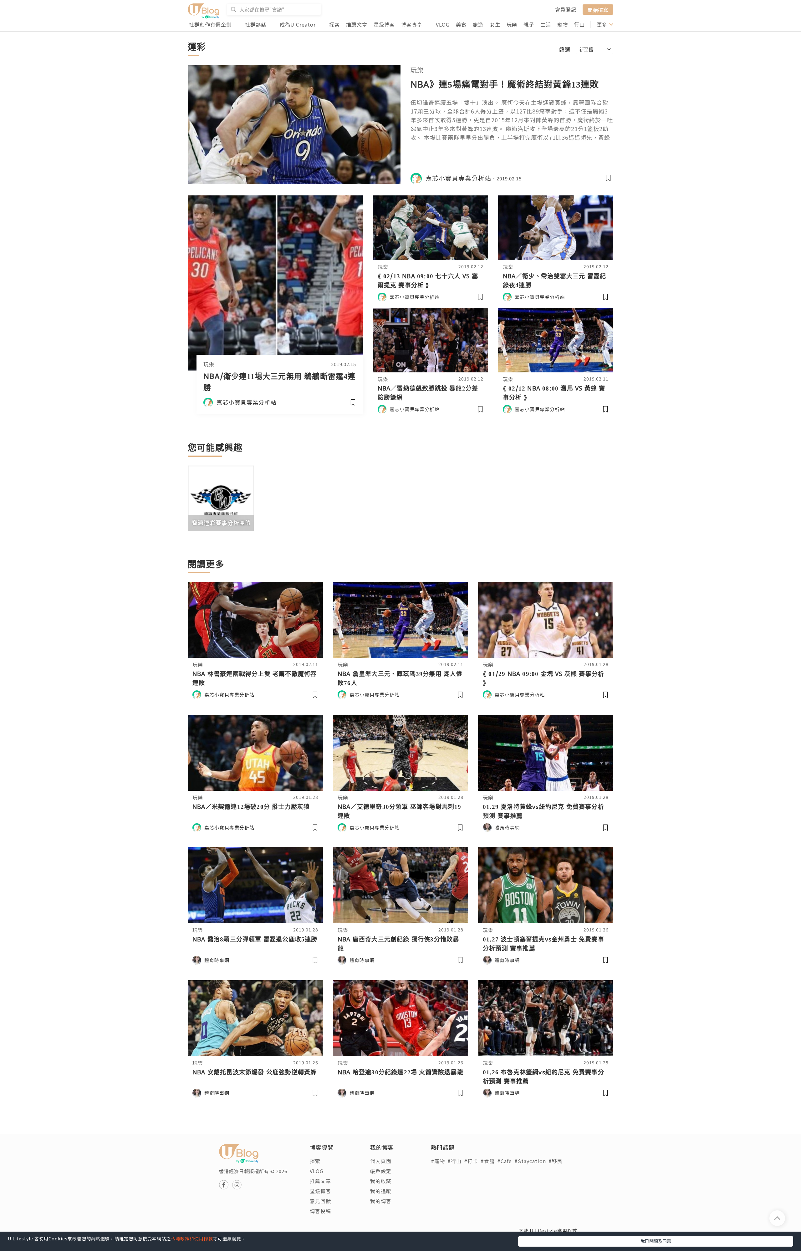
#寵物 (438, 1161)
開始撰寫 (598, 9)
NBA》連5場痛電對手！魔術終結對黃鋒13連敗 (505, 84)
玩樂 (512, 24)
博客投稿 (320, 1211)
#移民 (555, 1161)
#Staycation (530, 1161)
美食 (461, 24)
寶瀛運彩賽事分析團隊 (221, 522)
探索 (334, 24)
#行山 (454, 1161)
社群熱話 (255, 24)
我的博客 (380, 1201)
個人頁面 (380, 1161)
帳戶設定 (380, 1171)
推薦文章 (356, 24)
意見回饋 (320, 1201)
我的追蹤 (380, 1191)
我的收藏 (380, 1181)
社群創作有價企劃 (210, 24)
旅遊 (478, 24)
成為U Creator (298, 24)
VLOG (443, 24)
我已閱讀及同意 (655, 1241)
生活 (545, 24)
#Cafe (504, 1161)
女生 (495, 24)
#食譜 (488, 1161)
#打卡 (471, 1161)
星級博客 (384, 24)
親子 (528, 24)
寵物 (562, 24)
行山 (579, 24)
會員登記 (565, 9)
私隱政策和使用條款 (192, 1238)
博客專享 (411, 24)
